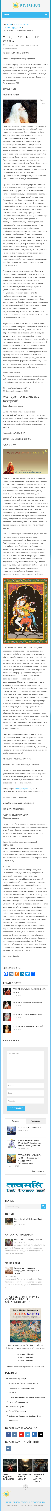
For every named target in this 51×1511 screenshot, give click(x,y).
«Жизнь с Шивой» (25, 1357)
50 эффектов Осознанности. (29, 1127)
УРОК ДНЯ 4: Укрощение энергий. (28, 1026)
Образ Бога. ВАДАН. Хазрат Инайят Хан (28, 1220)
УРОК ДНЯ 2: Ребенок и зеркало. (27, 1002)
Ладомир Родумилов (23, 788)
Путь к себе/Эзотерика (18, 1402)
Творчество (13, 1420)
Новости (12, 1392)
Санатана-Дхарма (16, 1406)
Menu (6, 14)
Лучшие (15, 1121)
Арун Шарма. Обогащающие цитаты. (24, 1383)
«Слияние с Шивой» (25, 1354)
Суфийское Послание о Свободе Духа (25, 1416)
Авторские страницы (17, 1378)
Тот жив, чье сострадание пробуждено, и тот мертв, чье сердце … (26, 1271)
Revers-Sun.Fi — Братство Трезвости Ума (25, 1502)
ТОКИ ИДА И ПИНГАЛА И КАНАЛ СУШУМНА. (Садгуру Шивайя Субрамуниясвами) (29, 1143)
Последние (35, 1121)
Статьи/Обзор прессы (18, 1411)
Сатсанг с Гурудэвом (26, 45)
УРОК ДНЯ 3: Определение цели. (27, 1014)
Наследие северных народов (21, 1388)
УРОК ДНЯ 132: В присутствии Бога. (29, 1239)
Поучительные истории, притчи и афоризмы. (27, 1397)
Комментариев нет (10, 48)
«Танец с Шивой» (25, 1360)
